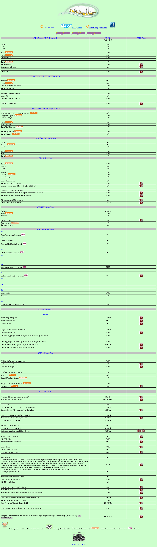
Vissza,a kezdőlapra (78, 544)
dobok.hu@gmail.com (98, 28)
